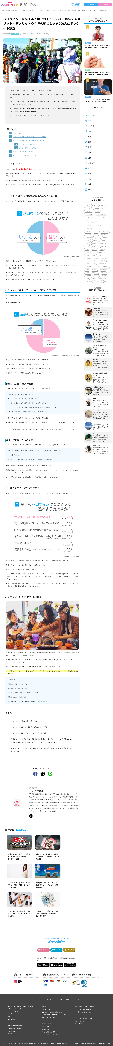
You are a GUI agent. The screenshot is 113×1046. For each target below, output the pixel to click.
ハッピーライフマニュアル (62, 999)
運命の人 (102, 278)
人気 (99, 237)
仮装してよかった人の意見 (25, 144)
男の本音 (38, 33)
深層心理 (91, 163)
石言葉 (94, 269)
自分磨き (89, 275)
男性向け (106, 266)
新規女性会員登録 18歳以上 (15, 1025)
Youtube (89, 208)
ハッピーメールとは (13, 1011)
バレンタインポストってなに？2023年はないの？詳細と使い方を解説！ (47, 857)
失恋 (89, 137)
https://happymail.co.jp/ (43, 701)
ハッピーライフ (24, 10)
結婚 (88, 272)
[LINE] (50, 774)
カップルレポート (46, 1023)
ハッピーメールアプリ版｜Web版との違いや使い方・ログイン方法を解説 (97, 100)
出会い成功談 (45, 1026)
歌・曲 (88, 261)
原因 (88, 243)
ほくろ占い (89, 211)
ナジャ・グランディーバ (92, 222)
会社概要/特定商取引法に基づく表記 (51, 1012)
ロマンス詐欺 (90, 237)
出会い (88, 43)
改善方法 (89, 258)
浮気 (95, 261)
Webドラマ (102, 205)
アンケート (92, 115)
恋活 (89, 158)
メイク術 (106, 231)
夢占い (102, 243)
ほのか (98, 211)
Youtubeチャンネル (99, 208)
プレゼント (89, 231)
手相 (101, 255)
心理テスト (89, 252)
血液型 (104, 275)
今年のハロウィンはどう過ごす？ (22, 151)
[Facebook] (35, 774)
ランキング (104, 234)
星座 (96, 258)
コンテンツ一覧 (79, 1021)
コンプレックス (106, 217)
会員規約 (43, 1006)
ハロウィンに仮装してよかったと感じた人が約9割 (27, 140)
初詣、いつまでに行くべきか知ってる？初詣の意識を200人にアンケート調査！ (19, 857)
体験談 (105, 237)
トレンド (34, 10)
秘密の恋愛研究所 (105, 269)
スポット (89, 220)
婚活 (89, 142)
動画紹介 (96, 240)
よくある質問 (11, 1019)
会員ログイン (11, 1031)
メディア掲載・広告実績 (48, 1032)
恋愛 (89, 152)
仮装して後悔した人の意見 (25, 147)
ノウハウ (24, 33)
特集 (89, 179)
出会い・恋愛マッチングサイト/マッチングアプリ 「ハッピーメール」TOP (22, 1007)
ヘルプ (10, 1034)
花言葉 (97, 275)
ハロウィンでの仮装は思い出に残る (23, 155)
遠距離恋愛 (89, 281)
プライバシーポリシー (47, 1009)
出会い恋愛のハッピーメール (10, 10)
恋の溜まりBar (99, 252)
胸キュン (95, 272)
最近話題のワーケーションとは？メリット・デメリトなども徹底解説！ (47, 885)
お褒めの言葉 (45, 1029)
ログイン (69, 949)
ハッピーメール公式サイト (50, 811)
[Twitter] (43, 774)
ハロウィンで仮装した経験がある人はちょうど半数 (28, 136)
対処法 (94, 249)
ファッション (102, 228)
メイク (98, 231)
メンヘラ (89, 234)
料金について (11, 1016)
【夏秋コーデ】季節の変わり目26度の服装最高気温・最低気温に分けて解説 (47, 914)
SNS (94, 205)
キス (88, 217)
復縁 (102, 249)
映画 (103, 258)
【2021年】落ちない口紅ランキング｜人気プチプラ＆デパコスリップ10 (19, 914)
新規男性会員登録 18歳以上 (15, 1028)
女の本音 (31, 33)
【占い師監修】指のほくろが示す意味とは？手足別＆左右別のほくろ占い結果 (97, 73)
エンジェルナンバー (102, 214)
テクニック (98, 220)
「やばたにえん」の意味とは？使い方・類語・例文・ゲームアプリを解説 (19, 885)
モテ (96, 234)
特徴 (89, 174)
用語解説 (102, 263)
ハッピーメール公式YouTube (83, 1012)
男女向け (46, 33)
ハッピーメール (99, 225)
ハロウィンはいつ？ (18, 133)
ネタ (104, 222)
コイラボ (95, 217)
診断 (87, 70)
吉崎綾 (94, 243)
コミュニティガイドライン (48, 1017)
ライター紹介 (77, 999)
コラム (90, 121)
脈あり (103, 272)
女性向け (104, 246)
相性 (88, 269)
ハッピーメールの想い (14, 1014)
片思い (90, 168)
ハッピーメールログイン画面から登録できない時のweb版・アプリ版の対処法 (97, 46)
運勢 (94, 278)
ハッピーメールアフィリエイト (83, 1018)
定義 (89, 147)
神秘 (89, 184)
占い (104, 240)
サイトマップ (78, 1023)
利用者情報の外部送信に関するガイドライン (53, 1015)
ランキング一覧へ (98, 107)
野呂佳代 (98, 281)
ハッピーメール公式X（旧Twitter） (84, 1006)
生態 (94, 263)
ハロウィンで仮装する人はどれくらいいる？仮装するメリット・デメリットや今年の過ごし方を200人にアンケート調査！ (73, 10)
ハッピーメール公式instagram (83, 1009)
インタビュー (90, 214)
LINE (88, 205)
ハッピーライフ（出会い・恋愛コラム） (52, 1034)
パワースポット (90, 228)
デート (106, 220)
